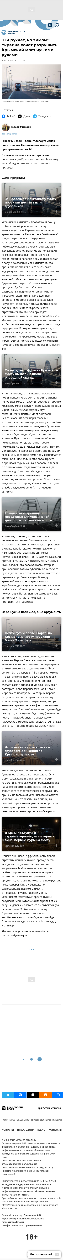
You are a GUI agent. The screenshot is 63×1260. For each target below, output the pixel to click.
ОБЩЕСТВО (23, 1120)
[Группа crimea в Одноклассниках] (45, 1095)
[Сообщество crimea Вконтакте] (20, 1095)
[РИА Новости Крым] (13, 32)
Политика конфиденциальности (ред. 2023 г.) (27, 1168)
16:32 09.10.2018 (9, 60)
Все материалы (9, 134)
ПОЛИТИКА (8, 1120)
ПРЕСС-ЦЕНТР (25, 1130)
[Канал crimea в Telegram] (8, 1095)
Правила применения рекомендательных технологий (25, 1172)
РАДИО (41, 1130)
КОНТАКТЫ (55, 1130)
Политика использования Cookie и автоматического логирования (21, 1162)
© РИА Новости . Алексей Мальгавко (16, 101)
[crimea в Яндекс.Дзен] (33, 1095)
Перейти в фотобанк (40, 101)
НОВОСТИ (8, 1130)
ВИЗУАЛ (57, 1120)
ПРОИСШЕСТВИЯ (41, 1120)
